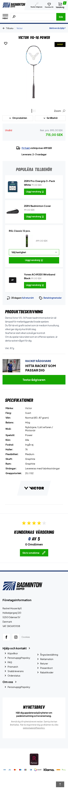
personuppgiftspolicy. (34, 728)
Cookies (26, 637)
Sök (61, 16)
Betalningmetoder (52, 298)
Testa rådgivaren (34, 379)
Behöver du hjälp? (57, 28)
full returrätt (28, 298)
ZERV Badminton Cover (37, 205)
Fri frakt (26, 148)
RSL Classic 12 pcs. (20, 230)
